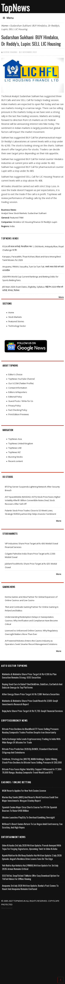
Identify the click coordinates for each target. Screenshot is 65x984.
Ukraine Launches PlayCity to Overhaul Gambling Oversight (28, 817)
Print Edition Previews (18, 414)
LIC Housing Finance (31, 222)
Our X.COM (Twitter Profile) (20, 383)
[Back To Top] (60, 979)
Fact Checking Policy (17, 410)
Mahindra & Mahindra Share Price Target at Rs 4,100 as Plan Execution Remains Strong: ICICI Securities (29, 675)
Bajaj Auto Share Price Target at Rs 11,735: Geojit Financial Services (32, 711)
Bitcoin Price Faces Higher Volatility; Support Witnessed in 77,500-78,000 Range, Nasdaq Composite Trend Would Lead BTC (32, 771)
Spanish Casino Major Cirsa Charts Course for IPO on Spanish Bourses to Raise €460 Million (29, 809)
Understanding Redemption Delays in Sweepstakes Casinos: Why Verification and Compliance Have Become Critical (31, 620)
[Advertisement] (32, 943)
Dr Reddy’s (46, 222)
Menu (10, 18)
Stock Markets (20, 213)
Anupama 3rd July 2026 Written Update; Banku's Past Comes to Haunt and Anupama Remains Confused (30, 887)
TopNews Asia (15, 439)
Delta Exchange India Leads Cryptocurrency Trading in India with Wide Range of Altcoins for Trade (31, 740)
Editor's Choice (15, 374)
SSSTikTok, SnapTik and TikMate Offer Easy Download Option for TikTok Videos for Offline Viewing (30, 877)
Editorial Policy (15, 396)
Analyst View (7, 213)
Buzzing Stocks (15, 456)
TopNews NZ (14, 452)
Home (4, 25)
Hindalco (17, 222)
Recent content (15, 461)
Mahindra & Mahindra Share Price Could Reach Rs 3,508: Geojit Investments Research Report (30, 702)
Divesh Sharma (10, 52)
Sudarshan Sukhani (37, 213)
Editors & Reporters (17, 392)
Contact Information (17, 387)
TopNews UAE (15, 447)
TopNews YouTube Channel (21, 378)
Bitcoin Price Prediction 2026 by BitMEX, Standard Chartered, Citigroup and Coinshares (30, 750)
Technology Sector (17, 326)
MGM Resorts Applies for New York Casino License (24, 790)
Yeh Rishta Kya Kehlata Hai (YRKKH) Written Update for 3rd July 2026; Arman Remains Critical (30, 867)
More (61, 297)
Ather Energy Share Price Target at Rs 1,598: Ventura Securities (30, 694)
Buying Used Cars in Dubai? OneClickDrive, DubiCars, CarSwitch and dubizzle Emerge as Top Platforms (32, 686)
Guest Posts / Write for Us (20, 401)
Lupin (54, 222)
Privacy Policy (14, 405)
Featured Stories (16, 321)
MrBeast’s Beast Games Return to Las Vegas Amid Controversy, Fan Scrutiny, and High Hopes (32, 825)
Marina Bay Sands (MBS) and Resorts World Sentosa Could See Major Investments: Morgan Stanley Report (30, 799)
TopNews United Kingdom (20, 443)
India (12, 226)
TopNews (15, 7)
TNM (21, 217)
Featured (14, 217)
